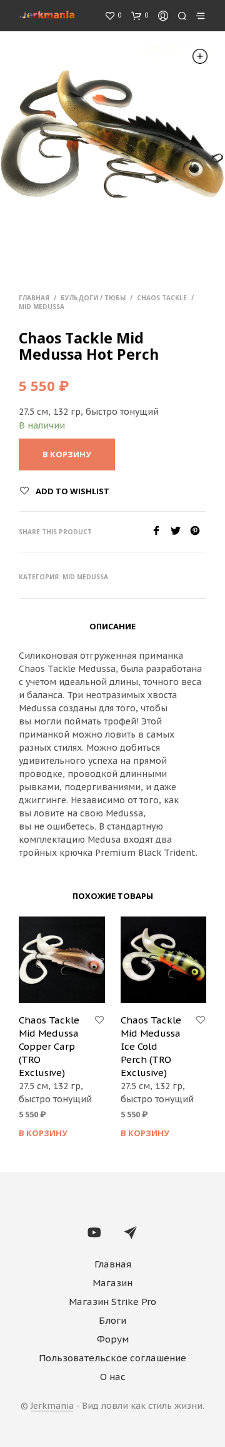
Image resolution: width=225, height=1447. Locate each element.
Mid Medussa (41, 306)
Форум (113, 1339)
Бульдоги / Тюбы (93, 297)
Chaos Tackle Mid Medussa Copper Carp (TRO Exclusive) (49, 1046)
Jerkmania (52, 1406)
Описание (112, 626)
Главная (34, 297)
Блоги (112, 1320)
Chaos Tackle (162, 297)
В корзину (43, 1133)
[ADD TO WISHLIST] (99, 1020)
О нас (113, 1377)
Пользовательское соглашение (112, 1358)
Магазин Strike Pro (112, 1301)
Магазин (112, 1283)
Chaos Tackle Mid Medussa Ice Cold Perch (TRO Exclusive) (151, 1046)
